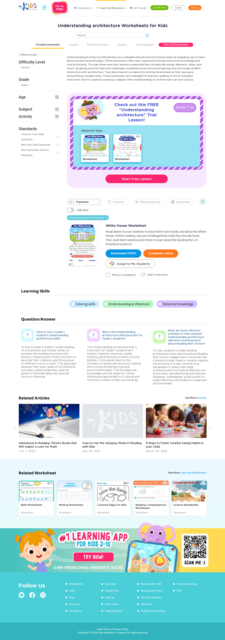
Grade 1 (25, 85)
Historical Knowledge (178, 304)
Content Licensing (187, 583)
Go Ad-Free (159, 7)
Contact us (75, 610)
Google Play (112, 590)
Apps (72, 590)
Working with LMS (151, 583)
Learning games (145, 44)
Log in (178, 7)
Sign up (195, 7)
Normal (25, 67)
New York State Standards (35, 144)
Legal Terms (103, 629)
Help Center (111, 604)
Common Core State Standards (32, 136)
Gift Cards (139, 8)
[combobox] (86, 202)
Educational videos (98, 44)
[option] (49, 428)
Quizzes (122, 44)
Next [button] (209, 428)
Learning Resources (111, 8)
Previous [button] (15, 428)
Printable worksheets (48, 44)
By (70, 201)
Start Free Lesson (137, 179)
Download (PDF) (123, 253)
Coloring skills (85, 304)
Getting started (113, 610)
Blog (71, 597)
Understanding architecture (129, 304)
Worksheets (76, 583)
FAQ (179, 590)
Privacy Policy (120, 629)
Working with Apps (151, 590)
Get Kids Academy (151, 597)
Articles (201, 397)
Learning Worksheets (193, 472)
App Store (110, 583)
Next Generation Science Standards (35, 152)
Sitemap (109, 597)
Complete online (160, 253)
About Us (74, 604)
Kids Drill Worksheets (176, 44)
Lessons (73, 44)
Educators (83, 8)
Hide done (82, 210)
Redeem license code (153, 610)
